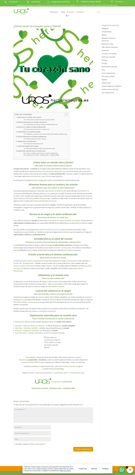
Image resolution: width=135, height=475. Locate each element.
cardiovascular (59, 278)
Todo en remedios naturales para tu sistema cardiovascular (42, 153)
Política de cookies (65, 470)
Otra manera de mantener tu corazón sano (38, 129)
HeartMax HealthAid (31, 328)
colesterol (83, 191)
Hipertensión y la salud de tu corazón (36, 139)
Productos (54, 12)
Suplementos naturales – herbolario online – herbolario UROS (43, 155)
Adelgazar (105, 28)
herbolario (59, 373)
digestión (59, 176)
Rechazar (94, 468)
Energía (104, 63)
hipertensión (49, 191)
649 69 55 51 (35, 2)
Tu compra (119, 1)
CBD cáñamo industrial (110, 47)
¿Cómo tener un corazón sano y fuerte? (29, 117)
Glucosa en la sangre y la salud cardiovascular (31, 127)
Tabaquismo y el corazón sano (26, 141)
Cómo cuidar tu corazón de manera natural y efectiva (41, 119)
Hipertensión (44, 258)
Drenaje (104, 60)
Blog (63, 12)
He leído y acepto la (31, 444)
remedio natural (33, 333)
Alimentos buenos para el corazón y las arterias (32, 122)
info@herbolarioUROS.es (60, 2)
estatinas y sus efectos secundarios (43, 311)
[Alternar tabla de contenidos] (65, 114)
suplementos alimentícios (54, 171)
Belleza (104, 35)
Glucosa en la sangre (40, 214)
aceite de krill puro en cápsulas (33, 326)
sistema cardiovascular (63, 248)
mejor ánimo (45, 176)
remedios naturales (45, 319)
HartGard (18, 330)
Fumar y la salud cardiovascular (35, 143)
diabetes (59, 191)
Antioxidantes (106, 32)
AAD (16, 226)
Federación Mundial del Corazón (45, 201)
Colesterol (105, 50)
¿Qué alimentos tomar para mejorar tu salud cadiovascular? (42, 124)
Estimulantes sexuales (109, 67)
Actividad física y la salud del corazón (28, 132)
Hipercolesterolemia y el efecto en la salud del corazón (41, 148)
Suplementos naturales (42, 315)
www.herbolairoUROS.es (32, 362)
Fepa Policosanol (21, 333)
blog (52, 366)
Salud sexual (106, 83)
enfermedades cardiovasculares (69, 242)
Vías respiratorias (108, 93)
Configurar (105, 468)
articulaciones (35, 176)
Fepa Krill (18, 326)
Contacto (79, 12)
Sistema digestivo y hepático (111, 86)
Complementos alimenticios (23, 322)
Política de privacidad (37, 444)
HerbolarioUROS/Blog (56, 369)
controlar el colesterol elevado (54, 333)
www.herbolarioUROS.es (43, 373)
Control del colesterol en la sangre (27, 146)
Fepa (103, 70)
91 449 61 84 (13, 2)
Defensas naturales (108, 57)
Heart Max (19, 328)
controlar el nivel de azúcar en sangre (51, 230)
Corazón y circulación (109, 54)
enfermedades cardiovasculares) (28, 302)
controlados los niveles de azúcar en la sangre (64, 221)
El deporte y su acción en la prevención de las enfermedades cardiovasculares (47, 134)
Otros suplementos (108, 73)
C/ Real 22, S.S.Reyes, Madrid (91, 2)
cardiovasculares (72, 261)
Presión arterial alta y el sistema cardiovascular (32, 136)
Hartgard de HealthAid (31, 330)
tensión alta (18, 263)
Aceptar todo (83, 468)
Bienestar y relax (107, 44)
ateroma (70, 302)
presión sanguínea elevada (23, 266)
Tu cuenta (70, 12)
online (65, 373)
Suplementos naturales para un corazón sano (31, 151)
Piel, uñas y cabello (108, 76)
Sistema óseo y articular (110, 89)
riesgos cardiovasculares (50, 281)
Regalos (104, 80)
